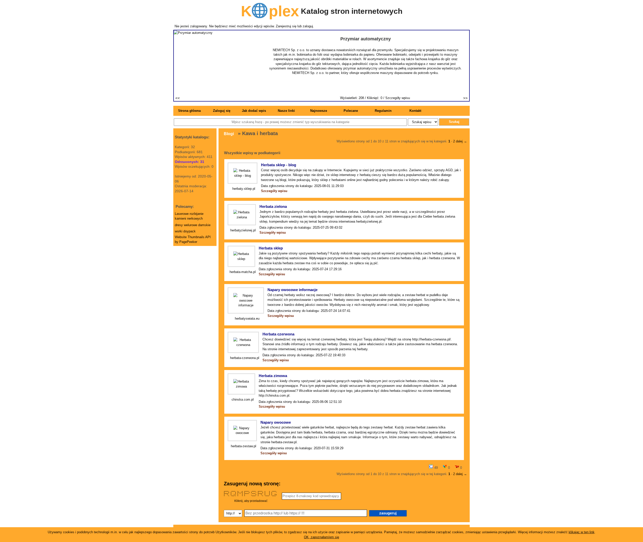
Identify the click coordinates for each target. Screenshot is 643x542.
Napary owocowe (275, 422)
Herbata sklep (271, 248)
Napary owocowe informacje (292, 290)
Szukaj (454, 122)
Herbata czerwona (278, 334)
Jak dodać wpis (254, 111)
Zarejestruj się (286, 26)
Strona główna (189, 111)
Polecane (351, 111)
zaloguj (308, 26)
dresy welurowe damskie (192, 225)
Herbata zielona (273, 206)
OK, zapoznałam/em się (321, 537)
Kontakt (415, 111)
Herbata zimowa (273, 376)
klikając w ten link (582, 532)
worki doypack (185, 231)
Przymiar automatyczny (365, 38)
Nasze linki (286, 111)
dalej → (461, 141)
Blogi (229, 134)
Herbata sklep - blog (278, 165)
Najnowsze (318, 111)
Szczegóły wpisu (397, 98)
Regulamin (383, 111)
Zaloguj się (221, 111)
